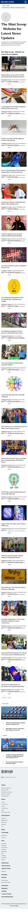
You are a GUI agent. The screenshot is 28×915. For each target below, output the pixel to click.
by (16, 81)
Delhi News (3, 845)
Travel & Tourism (6, 894)
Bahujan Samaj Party (5, 794)
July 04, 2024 (3, 305)
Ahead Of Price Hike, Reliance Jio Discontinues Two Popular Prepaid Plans (12, 685)
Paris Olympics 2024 (5, 812)
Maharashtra (4, 851)
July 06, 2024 (3, 80)
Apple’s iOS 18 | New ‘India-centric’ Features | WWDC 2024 (13, 524)
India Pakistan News (7, 896)
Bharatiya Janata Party (6, 788)
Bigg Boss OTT (4, 820)
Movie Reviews (4, 880)
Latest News (5, 703)
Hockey (3, 806)
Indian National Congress (6, 792)
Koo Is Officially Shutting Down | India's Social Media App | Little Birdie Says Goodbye (12, 299)
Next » (9, 697)
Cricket (2, 802)
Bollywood (3, 818)
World (3, 829)
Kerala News (4, 857)
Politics (3, 785)
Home (4, 5)
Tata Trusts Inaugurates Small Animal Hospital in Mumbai (12, 364)
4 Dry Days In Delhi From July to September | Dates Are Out (13, 266)
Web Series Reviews (5, 882)
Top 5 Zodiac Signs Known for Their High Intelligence (12, 395)
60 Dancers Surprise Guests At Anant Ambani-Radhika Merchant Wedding (11, 235)
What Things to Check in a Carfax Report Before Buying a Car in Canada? (15, 729)
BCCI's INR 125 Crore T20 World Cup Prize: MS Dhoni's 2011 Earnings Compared (14, 427)
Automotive (4, 885)
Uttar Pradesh (4, 847)
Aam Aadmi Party (5, 790)
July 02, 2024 (3, 658)
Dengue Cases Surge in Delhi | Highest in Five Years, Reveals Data (12, 139)
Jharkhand (3, 849)
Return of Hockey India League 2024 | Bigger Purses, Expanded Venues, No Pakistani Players (13, 460)
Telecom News (5, 865)
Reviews (3, 877)
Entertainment (5, 815)
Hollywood (3, 824)
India (2, 840)
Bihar (2, 853)
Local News (3, 843)
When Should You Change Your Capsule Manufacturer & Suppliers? (13, 716)
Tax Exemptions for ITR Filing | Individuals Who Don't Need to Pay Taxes (13, 107)
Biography (4, 888)
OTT (2, 826)
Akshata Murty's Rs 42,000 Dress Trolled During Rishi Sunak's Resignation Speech (12, 76)
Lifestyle (3, 891)
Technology (4, 832)
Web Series (3, 822)
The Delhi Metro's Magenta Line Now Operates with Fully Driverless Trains (11, 332)
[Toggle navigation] (25, 2)
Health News (5, 862)
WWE (2, 810)
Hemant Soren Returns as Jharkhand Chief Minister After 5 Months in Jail (13, 203)
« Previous (4, 697)
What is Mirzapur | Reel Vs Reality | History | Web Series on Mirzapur (13, 588)
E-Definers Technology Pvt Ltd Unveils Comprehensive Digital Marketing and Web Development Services (14, 756)
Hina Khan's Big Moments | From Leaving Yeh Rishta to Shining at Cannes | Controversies (12, 621)
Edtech (17, 905)
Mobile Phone (4, 835)
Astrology (4, 874)
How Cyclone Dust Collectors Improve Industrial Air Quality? (14, 762)
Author (8, 5)
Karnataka (3, 855)
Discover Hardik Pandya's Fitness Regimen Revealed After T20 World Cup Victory (13, 171)
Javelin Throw (4, 804)
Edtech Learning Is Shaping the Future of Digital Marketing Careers (14, 748)
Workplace (3, 871)
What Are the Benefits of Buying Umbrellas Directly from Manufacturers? (15, 723)
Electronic (3, 837)
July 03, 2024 (3, 466)
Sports (3, 799)
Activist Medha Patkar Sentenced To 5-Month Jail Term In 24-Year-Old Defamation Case (13, 653)
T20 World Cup (4, 808)
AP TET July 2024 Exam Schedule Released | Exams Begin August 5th (13, 493)
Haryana (3, 859)
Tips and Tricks (5, 868)
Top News (4, 735)
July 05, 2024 (3, 208)
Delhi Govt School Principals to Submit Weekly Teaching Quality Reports (12, 556)
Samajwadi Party (4, 796)
